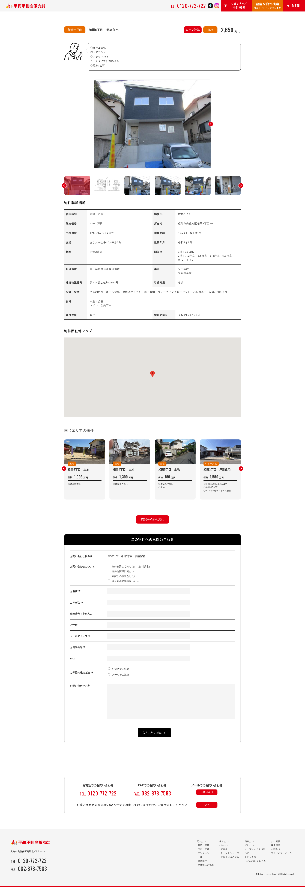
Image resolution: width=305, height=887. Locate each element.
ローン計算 (193, 29)
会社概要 (275, 841)
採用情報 (275, 845)
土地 (200, 857)
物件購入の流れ (206, 865)
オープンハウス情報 (255, 849)
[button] (210, 124)
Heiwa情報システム (255, 861)
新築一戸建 (204, 845)
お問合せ (275, 849)
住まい (224, 845)
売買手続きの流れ (152, 519)
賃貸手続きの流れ (230, 857)
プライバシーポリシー (282, 853)
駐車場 (224, 849)
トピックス (250, 857)
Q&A (207, 804)
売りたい (249, 841)
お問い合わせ (207, 792)
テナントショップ (230, 853)
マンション (204, 853)
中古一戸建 (204, 849)
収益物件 (202, 861)
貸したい (249, 845)
